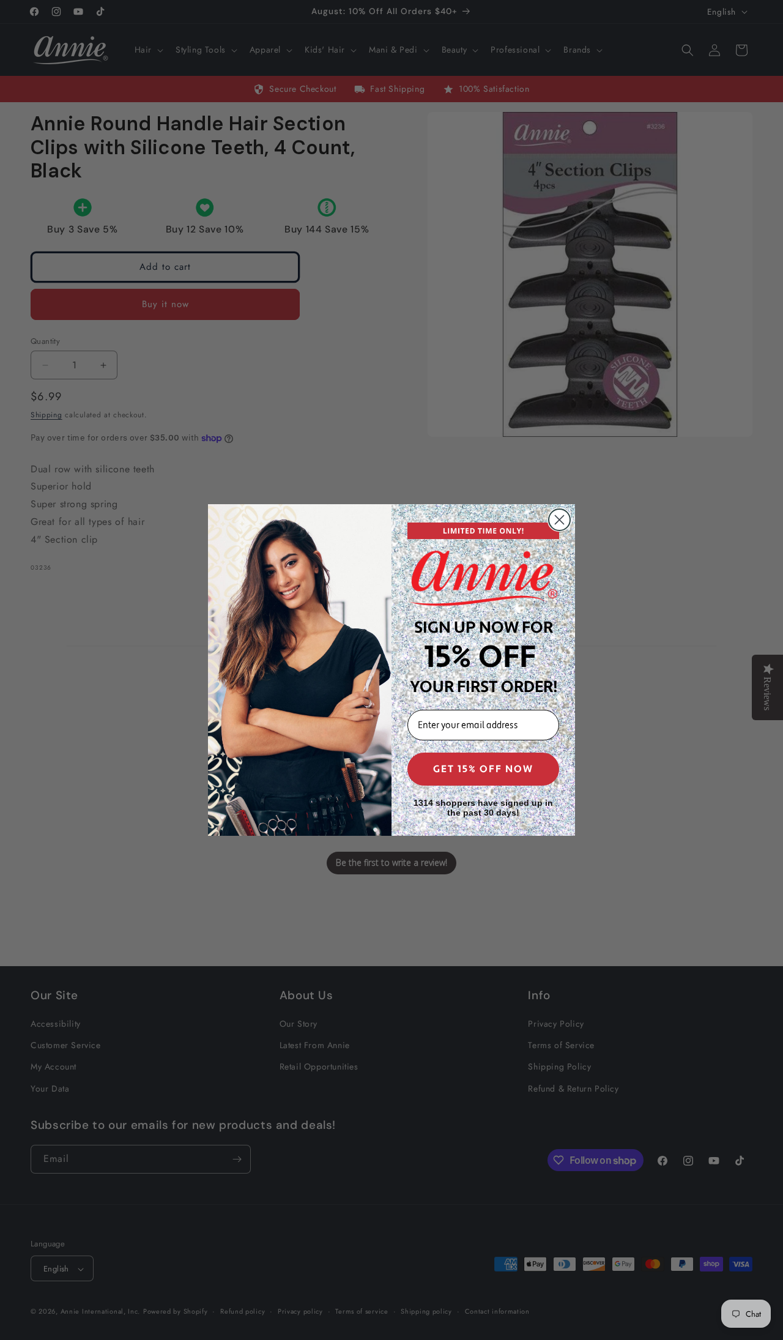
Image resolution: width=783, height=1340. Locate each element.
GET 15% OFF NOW (483, 769)
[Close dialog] (559, 519)
